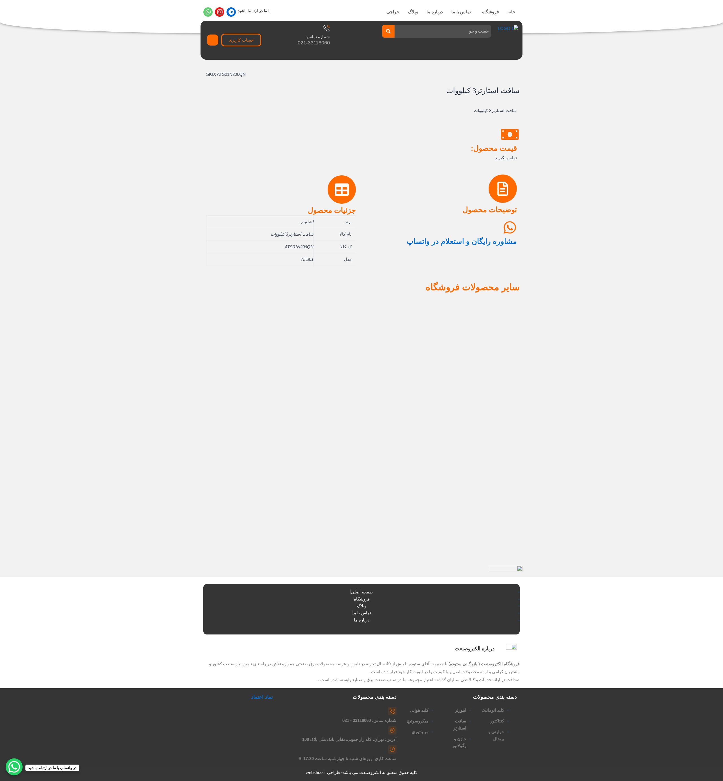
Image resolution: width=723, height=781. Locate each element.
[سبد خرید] (212, 40)
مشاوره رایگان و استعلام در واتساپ (462, 241)
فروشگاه (490, 11)
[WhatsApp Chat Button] (14, 766)
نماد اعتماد (262, 697)
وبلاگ (413, 11)
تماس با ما (461, 11)
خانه (511, 11)
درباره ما (434, 11)
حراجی (392, 11)
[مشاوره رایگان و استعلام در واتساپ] (510, 227)
